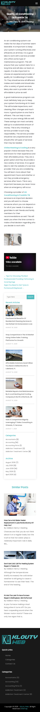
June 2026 (10, 468)
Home (8, 655)
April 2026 (9, 474)
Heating (30, 21)
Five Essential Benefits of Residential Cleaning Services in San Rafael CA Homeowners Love (19, 321)
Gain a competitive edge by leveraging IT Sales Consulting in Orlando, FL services (19, 422)
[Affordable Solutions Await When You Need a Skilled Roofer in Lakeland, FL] (14, 355)
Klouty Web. (24, 707)
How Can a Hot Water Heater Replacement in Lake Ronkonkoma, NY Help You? (19, 522)
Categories (10, 659)
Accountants (11, 439)
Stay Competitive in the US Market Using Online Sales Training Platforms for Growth (20, 337)
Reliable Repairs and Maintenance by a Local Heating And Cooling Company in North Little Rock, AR (20, 394)
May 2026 (9, 471)
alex (11, 21)
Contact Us (10, 663)
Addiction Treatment (14, 448)
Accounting (10, 442)
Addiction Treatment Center (17, 451)
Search (30, 297)
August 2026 (10, 462)
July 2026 (9, 465)
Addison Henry (13, 528)
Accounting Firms (12, 445)
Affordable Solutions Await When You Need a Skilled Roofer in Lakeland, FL (19, 366)
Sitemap (24, 709)
